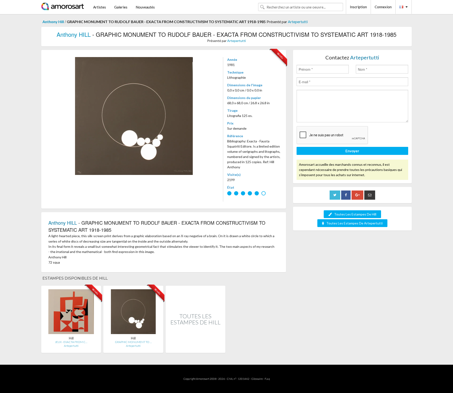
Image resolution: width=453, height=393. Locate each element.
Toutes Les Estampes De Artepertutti (354, 223)
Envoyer (352, 151)
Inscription (358, 7)
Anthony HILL (74, 34)
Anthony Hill (53, 21)
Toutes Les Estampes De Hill (355, 214)
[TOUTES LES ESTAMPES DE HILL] (195, 348)
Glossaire (257, 379)
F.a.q (267, 379)
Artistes (99, 7)
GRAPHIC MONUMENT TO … (133, 342)
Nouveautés (145, 7)
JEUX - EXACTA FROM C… (71, 342)
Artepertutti (298, 21)
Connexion (383, 7)
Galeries (120, 7)
